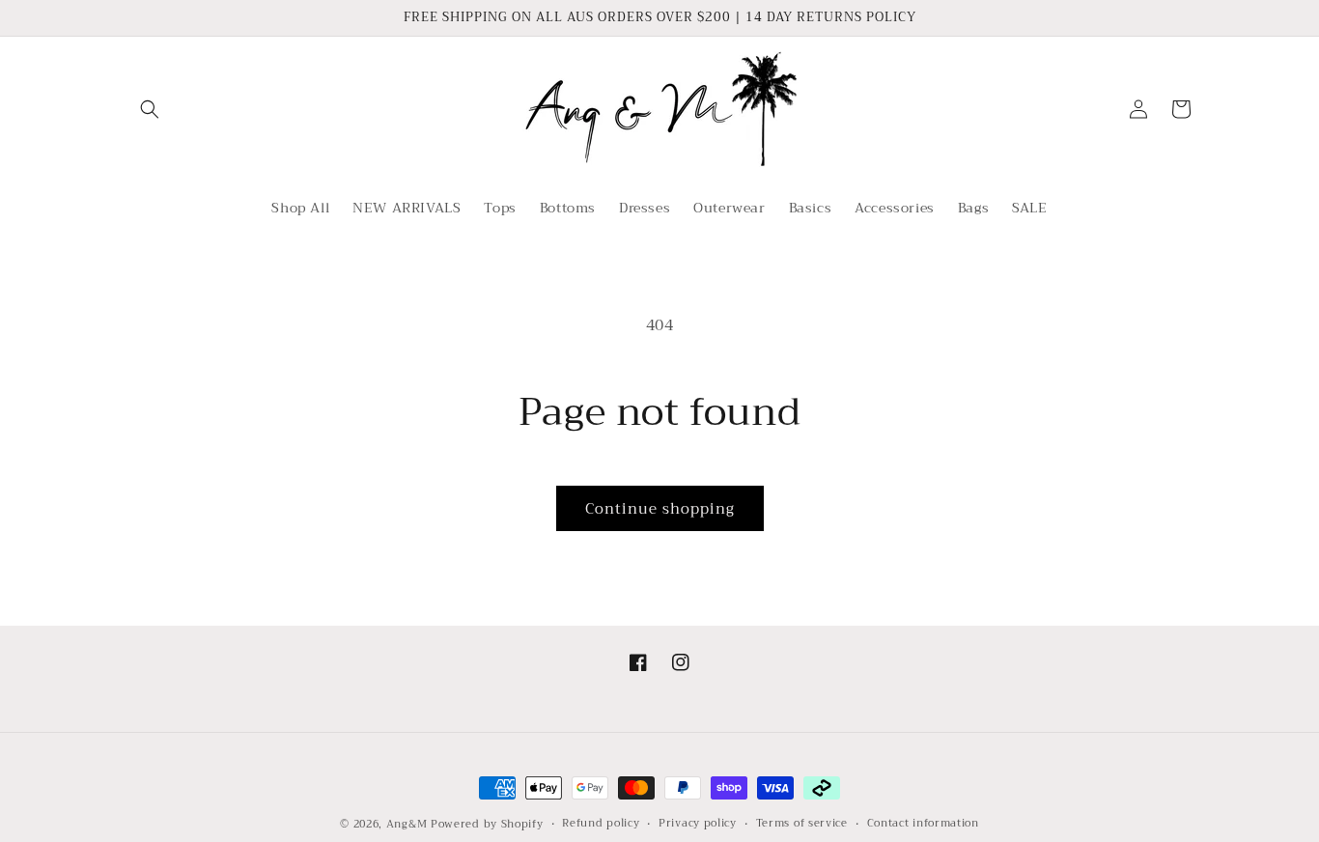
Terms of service (802, 823)
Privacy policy (698, 823)
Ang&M (407, 824)
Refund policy (600, 823)
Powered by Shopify (487, 824)
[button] (149, 109)
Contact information (923, 823)
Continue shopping (660, 508)
